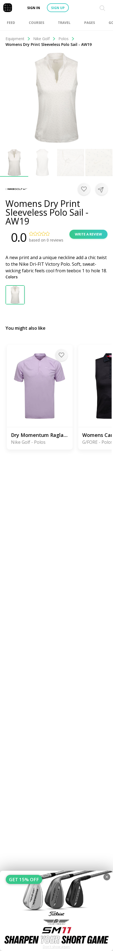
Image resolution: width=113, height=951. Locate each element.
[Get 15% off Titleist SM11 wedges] (56, 911)
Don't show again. (56, 946)
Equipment (14, 38)
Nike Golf (41, 38)
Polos (63, 38)
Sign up (58, 7)
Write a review (88, 234)
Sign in (33, 7)
